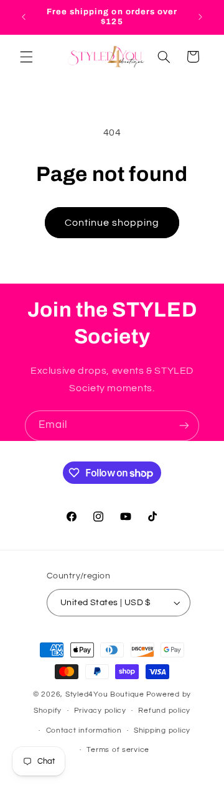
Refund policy (164, 710)
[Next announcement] (200, 16)
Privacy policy (100, 710)
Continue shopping (112, 223)
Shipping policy (162, 730)
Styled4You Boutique (104, 694)
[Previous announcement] (23, 16)
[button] (26, 56)
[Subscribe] (184, 425)
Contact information (84, 730)
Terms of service (117, 749)
